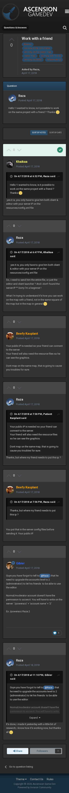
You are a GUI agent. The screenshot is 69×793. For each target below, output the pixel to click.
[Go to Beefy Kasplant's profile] (10, 336)
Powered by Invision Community (34, 787)
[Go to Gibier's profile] (10, 566)
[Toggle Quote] (11, 176)
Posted (30, 100)
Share (18, 751)
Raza (36, 69)
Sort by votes (39, 133)
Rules (50, 779)
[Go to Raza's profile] (12, 98)
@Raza (44, 575)
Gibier (48, 675)
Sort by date (55, 133)
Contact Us (36, 779)
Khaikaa (48, 252)
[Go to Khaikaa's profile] (10, 164)
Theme (20, 779)
